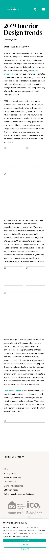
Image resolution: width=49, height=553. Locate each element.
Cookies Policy (10, 482)
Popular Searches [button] (12, 457)
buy (14, 74)
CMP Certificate (11, 490)
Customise (25, 545)
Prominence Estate (12, 391)
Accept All (24, 541)
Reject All (25, 549)
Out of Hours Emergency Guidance (19, 494)
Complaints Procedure (13, 486)
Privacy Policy (10, 473)
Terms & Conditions (12, 478)
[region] (24, 536)
